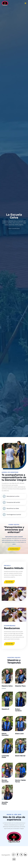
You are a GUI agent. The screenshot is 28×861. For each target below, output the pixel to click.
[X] (21, 854)
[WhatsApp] (13, 854)
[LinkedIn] (25, 854)
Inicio (9, 228)
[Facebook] (17, 854)
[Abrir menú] (25, 3)
